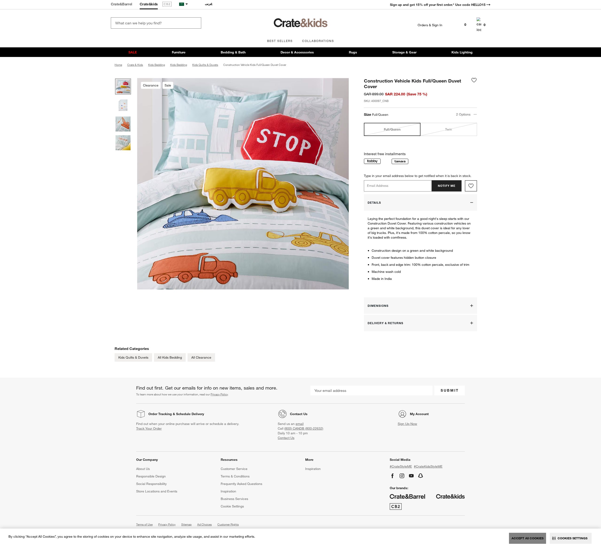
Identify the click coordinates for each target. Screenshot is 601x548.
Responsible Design (151, 476)
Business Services (234, 499)
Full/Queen (392, 129)
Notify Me (446, 186)
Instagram (402, 476)
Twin (448, 129)
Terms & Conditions (235, 476)
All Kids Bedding (170, 357)
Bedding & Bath (233, 52)
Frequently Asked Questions (241, 484)
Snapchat (421, 476)
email (300, 424)
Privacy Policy (219, 394)
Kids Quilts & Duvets (133, 357)
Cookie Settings (232, 506)
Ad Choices (204, 524)
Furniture (178, 52)
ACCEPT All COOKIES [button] (527, 538)
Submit (450, 390)
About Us (143, 469)
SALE (132, 52)
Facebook (392, 476)
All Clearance (201, 357)
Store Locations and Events (156, 491)
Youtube (411, 476)
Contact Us (299, 414)
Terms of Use (144, 524)
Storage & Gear (404, 52)
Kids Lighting (462, 52)
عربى (208, 3)
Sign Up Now (407, 424)
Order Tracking (160, 414)
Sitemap (186, 524)
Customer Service (234, 469)
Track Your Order (149, 428)
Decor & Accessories (297, 52)
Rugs (353, 52)
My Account (419, 414)
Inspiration (228, 491)
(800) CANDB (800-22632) (303, 428)
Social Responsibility (151, 484)
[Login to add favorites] (474, 83)
